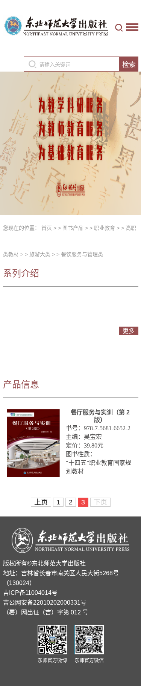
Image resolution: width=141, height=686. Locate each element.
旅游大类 (39, 254)
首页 (46, 228)
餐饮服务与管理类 (82, 254)
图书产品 (72, 228)
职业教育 (104, 228)
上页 (41, 502)
